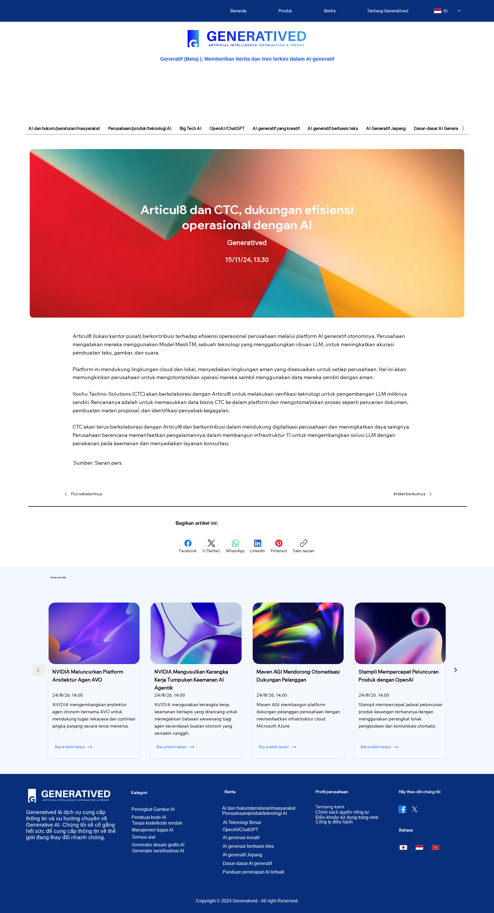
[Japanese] (403, 847)
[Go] (455, 670)
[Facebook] (402, 809)
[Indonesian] (419, 847)
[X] (415, 809)
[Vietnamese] (435, 847)
